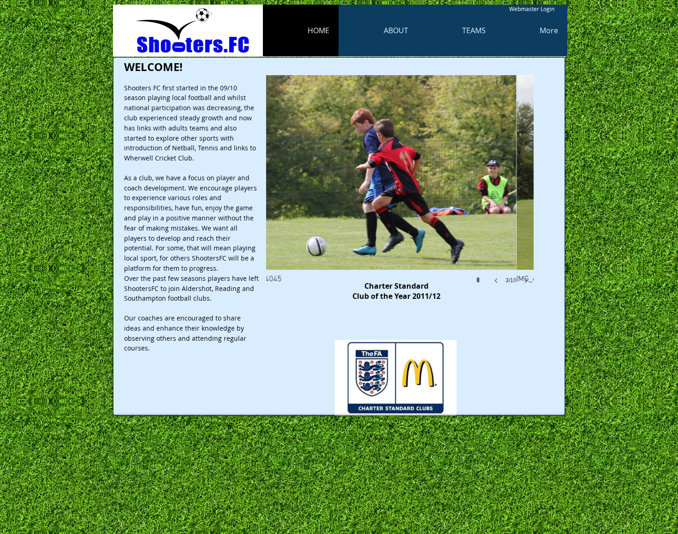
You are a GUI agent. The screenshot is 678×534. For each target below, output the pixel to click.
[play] (479, 278)
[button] (400, 188)
